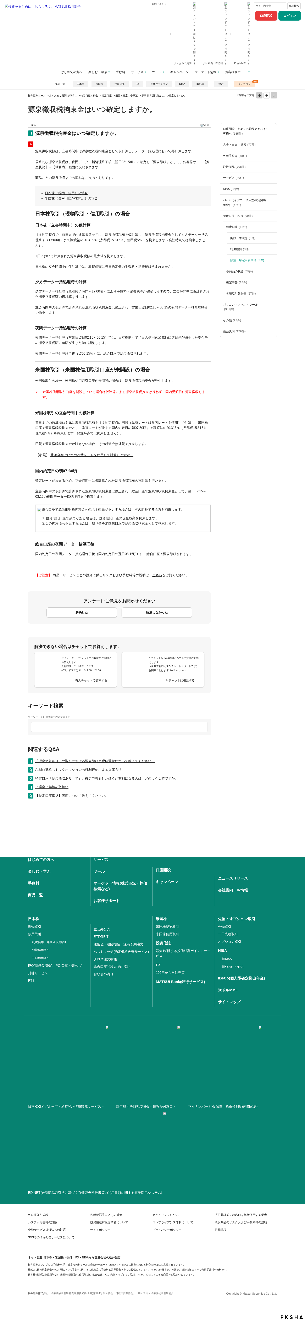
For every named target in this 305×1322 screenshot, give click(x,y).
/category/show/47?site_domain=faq (272, 166)
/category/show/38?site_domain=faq (272, 215)
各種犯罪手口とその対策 (106, 1214)
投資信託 (119, 83)
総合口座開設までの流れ (112, 966)
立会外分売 (102, 929)
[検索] (283, 5)
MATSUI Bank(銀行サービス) (180, 982)
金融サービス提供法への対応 (47, 1229)
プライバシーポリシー (167, 1229)
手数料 (120, 72)
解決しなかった (157, 612)
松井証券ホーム (36, 95)
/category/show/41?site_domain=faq (272, 282)
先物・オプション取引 (236, 919)
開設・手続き (242, 238)
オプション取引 (229, 941)
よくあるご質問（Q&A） (63, 95)
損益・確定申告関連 (126, 95)
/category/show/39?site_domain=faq (272, 271)
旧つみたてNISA (232, 966)
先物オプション (159, 83)
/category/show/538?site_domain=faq (272, 189)
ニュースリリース (233, 878)
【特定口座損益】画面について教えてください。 (71, 795)
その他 (232, 320)
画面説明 (234, 331)
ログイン (289, 15)
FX (137, 83)
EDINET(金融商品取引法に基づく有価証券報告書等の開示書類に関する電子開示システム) (95, 1192)
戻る (33, 125)
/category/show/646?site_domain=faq (272, 202)
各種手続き (235, 155)
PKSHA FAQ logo (292, 1317)
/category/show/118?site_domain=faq (272, 155)
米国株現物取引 (167, 926)
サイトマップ (229, 1002)
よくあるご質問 (183, 63)
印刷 (206, 125)
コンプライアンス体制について (172, 1222)
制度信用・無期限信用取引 (49, 942)
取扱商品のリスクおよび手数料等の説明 (241, 1222)
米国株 (99, 83)
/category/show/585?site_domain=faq (272, 131)
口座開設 (266, 15)
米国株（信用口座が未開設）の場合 (71, 198)
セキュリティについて (167, 1214)
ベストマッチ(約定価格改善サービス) (121, 951)
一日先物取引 (228, 934)
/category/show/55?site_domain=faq (272, 307)
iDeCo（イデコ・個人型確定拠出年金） (244, 202)
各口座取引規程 (38, 1214)
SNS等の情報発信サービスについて (51, 1237)
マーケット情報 (205, 72)
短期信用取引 (41, 950)
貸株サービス (38, 973)
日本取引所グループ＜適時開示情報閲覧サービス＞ (66, 1106)
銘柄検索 (294, 5)
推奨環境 (220, 1229)
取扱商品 (234, 166)
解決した (82, 612)
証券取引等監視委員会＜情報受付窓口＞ (146, 1106)
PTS (31, 980)
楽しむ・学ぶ (97, 72)
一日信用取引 (41, 958)
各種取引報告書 (241, 293)
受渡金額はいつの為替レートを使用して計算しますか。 (91, 455)
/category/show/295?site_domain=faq (272, 226)
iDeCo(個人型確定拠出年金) (241, 978)
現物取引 (34, 926)
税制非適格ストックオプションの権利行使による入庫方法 (78, 770)
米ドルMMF (228, 990)
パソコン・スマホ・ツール (240, 307)
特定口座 (107, 95)
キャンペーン (179, 72)
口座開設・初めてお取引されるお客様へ (245, 131)
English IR (240, 63)
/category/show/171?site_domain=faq (272, 177)
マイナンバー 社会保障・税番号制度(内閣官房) (222, 1106)
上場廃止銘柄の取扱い (51, 787)
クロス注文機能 (105, 959)
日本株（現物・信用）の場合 (66, 193)
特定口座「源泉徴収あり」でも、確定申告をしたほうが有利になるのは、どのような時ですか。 (106, 778)
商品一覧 (60, 83)
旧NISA (227, 959)
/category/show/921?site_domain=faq (272, 144)
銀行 (220, 83)
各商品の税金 (239, 271)
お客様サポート (236, 72)
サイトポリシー (100, 1229)
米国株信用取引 (167, 934)
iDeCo (200, 83)
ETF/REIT (101, 937)
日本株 (80, 83)
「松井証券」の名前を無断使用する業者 (241, 1214)
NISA (182, 83)
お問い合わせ (159, 4)
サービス (137, 72)
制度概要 (240, 249)
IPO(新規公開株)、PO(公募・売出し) (55, 965)
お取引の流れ (103, 974)
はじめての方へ (72, 72)
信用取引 (34, 934)
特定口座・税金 (89, 95)
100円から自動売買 (170, 972)
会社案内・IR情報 (213, 63)
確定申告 (236, 282)
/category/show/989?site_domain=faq (272, 331)
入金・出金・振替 (239, 144)
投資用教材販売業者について (109, 1222)
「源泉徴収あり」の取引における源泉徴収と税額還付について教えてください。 (95, 761)
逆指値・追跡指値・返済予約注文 (118, 944)
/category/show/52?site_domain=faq (272, 320)
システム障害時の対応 (42, 1222)
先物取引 (224, 926)
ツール (156, 72)
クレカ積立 (244, 83)
